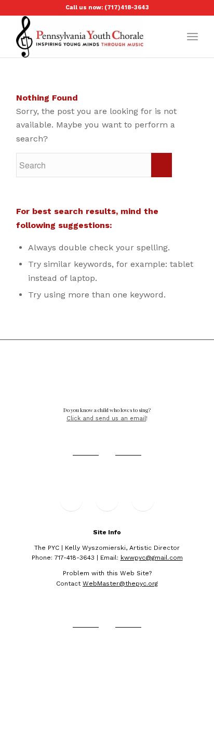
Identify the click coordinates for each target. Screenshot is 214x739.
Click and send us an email (106, 418)
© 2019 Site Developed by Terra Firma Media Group (107, 660)
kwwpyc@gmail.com (152, 557)
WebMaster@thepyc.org (120, 583)
